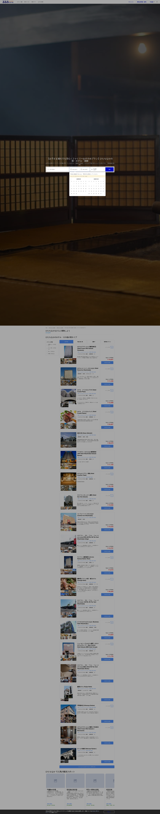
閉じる (109, 812)
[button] (71, 179)
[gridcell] (74, 183)
